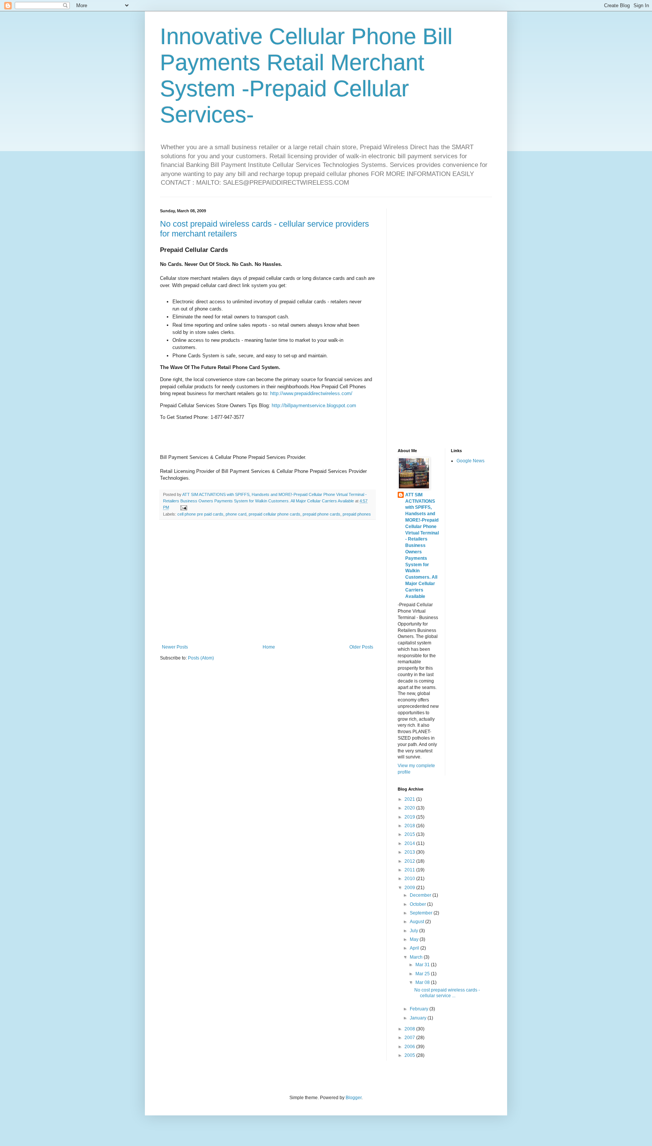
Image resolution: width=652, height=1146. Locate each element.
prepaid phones (357, 514)
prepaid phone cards (321, 514)
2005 (410, 1055)
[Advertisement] (267, 582)
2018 (410, 825)
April (415, 948)
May (415, 939)
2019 (410, 817)
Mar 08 (423, 982)
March (417, 957)
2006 (410, 1046)
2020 (410, 808)
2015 (410, 834)
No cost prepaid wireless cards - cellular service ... (447, 992)
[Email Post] (183, 507)
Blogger (353, 1097)
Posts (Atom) (201, 658)
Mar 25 (423, 973)
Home (269, 647)
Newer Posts (175, 647)
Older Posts (361, 647)
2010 (410, 878)
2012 (410, 861)
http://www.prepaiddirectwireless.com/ (311, 393)
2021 (410, 799)
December (421, 895)
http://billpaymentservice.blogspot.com (314, 405)
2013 (410, 852)
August (417, 921)
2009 (410, 887)
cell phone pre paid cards (200, 514)
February (419, 1009)
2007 (410, 1037)
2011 (410, 870)
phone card (236, 514)
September (422, 913)
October (418, 904)
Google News (470, 460)
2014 (410, 843)
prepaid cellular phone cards (274, 514)
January (418, 1018)
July (414, 930)
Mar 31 (423, 964)
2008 (410, 1029)
